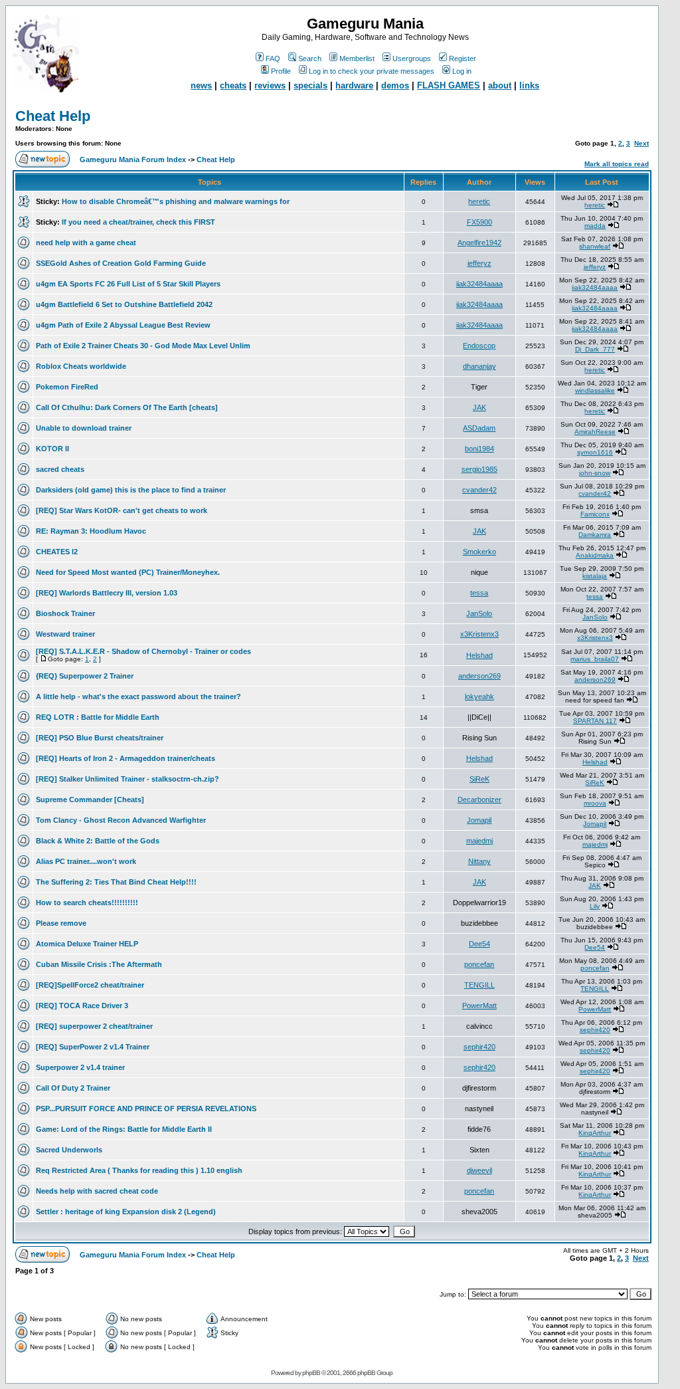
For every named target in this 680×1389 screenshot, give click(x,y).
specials (310, 85)
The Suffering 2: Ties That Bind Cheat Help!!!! (116, 882)
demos (395, 85)
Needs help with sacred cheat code (97, 1191)
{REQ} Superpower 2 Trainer (84, 676)
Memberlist (357, 58)
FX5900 (479, 222)
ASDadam (479, 428)
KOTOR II (52, 449)
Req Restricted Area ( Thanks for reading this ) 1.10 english (139, 1170)
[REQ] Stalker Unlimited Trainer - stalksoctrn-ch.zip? (127, 779)
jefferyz (479, 263)
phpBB (311, 1372)
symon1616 (595, 452)
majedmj (479, 841)
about (499, 85)
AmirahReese (595, 431)
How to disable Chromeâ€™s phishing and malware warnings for (176, 201)
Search (309, 58)
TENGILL (479, 985)
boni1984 (479, 449)
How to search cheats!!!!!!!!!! (87, 903)
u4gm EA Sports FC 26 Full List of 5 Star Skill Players (128, 284)
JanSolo (479, 613)
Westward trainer (65, 634)
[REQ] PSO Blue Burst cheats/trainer (99, 738)
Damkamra (594, 534)
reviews (270, 85)
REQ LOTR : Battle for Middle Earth (97, 717)
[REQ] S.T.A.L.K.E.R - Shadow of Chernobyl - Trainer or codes (143, 651)
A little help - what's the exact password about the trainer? (138, 696)
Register (462, 58)
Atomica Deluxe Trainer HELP (87, 944)
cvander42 (479, 490)
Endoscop (479, 346)
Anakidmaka (595, 555)
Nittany (479, 861)
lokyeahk (479, 696)
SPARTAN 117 (595, 720)
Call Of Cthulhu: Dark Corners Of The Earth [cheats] (127, 407)
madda (595, 225)
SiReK (479, 779)
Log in (461, 71)
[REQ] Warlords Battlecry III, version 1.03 (106, 593)
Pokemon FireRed (67, 387)
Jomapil (479, 820)
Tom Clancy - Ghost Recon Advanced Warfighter (121, 820)
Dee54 (479, 944)
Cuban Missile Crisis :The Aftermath (99, 964)
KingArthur (594, 1132)
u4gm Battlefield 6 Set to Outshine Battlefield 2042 (124, 304)
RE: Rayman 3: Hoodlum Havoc (91, 531)
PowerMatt (479, 1006)
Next (641, 143)
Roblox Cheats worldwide (81, 366)
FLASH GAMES (448, 85)
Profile (281, 71)
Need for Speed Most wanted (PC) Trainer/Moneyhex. (128, 572)
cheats (233, 85)
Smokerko (479, 552)
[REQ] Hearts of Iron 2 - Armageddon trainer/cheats (125, 758)
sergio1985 (479, 469)
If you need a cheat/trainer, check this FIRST (138, 222)
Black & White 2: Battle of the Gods (97, 841)
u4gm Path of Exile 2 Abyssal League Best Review (123, 325)
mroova (595, 803)
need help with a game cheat (86, 243)
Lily (595, 906)
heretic (479, 201)
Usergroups (411, 58)
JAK (479, 407)
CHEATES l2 (57, 552)
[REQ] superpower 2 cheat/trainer (94, 1026)
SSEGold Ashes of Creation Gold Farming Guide (121, 263)
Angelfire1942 (479, 243)
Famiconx (595, 514)
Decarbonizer (479, 799)
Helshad (479, 655)
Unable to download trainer (83, 428)
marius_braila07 (594, 659)
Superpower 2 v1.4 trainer (80, 1067)
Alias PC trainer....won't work (86, 861)
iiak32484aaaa (479, 284)
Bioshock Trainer (65, 613)
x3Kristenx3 (479, 634)
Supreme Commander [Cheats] (90, 799)
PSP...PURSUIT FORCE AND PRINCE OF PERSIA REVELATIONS (146, 1109)
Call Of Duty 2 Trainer (73, 1088)
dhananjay (479, 366)
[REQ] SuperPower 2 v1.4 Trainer (92, 1047)
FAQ (273, 58)
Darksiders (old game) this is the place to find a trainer (131, 490)
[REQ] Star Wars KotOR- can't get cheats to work (121, 510)
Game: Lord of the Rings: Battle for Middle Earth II (124, 1129)
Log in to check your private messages (371, 71)
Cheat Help (52, 116)
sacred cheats (60, 469)
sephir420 (595, 1029)
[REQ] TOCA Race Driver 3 (82, 1006)
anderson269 (479, 676)
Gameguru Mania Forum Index (133, 159)
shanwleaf (594, 246)
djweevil (479, 1170)
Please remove (61, 923)
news (201, 85)
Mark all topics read (616, 163)
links (529, 85)
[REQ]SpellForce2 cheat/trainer (90, 985)
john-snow (594, 473)
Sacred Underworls (69, 1150)
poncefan (479, 964)
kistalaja (594, 576)
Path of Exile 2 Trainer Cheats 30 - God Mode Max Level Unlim (143, 346)
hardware (354, 85)
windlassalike (595, 390)
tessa (479, 593)
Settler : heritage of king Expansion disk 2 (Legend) (126, 1212)
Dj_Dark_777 (595, 349)
